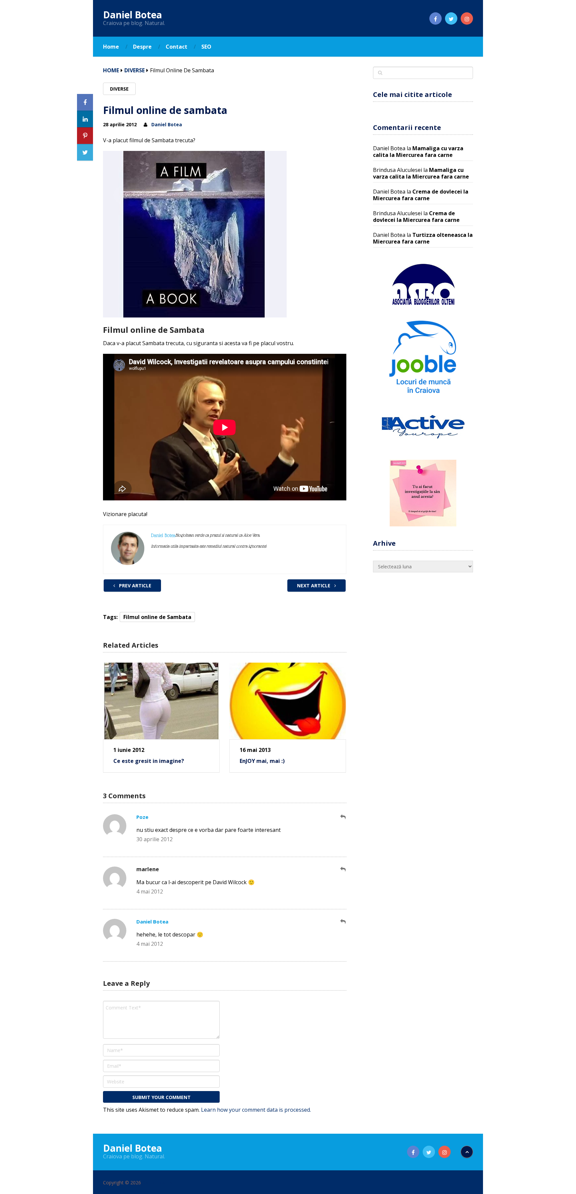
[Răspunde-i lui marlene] (343, 869)
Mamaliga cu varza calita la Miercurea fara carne (418, 152)
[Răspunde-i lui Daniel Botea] (343, 921)
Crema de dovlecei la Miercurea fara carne (420, 195)
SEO (206, 46)
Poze (142, 817)
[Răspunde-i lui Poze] (343, 817)
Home (111, 46)
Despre (142, 46)
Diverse (134, 70)
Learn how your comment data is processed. (256, 1109)
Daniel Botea (132, 14)
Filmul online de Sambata (157, 617)
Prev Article (134, 585)
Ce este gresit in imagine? (148, 761)
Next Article (314, 585)
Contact (176, 46)
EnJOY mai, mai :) (262, 761)
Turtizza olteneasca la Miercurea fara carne (423, 238)
